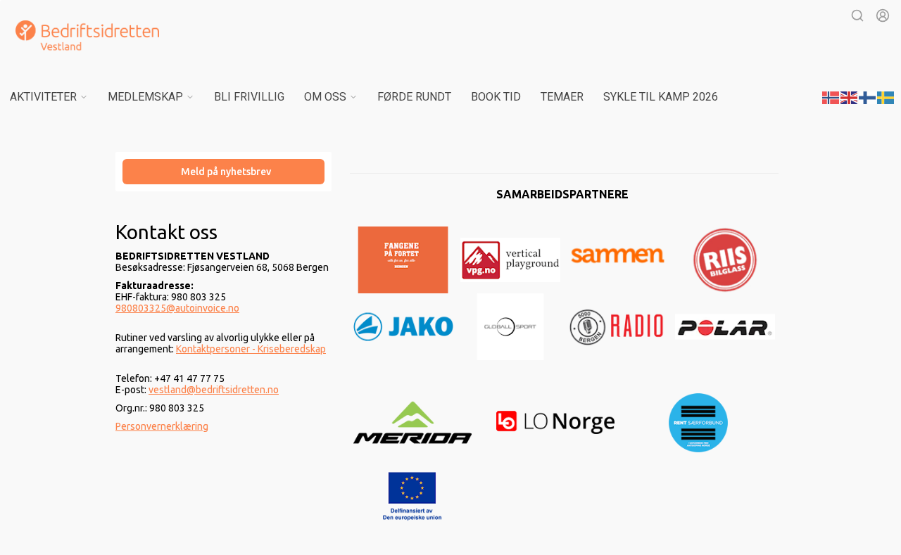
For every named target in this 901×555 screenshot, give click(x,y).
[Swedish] (886, 96)
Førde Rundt (414, 96)
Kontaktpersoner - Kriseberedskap (251, 349)
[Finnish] (868, 96)
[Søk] (857, 15)
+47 (163, 378)
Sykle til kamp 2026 (660, 96)
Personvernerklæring (161, 426)
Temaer (562, 96)
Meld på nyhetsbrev (226, 171)
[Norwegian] (831, 96)
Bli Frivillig (249, 96)
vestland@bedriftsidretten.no (214, 389)
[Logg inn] (882, 15)
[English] (849, 96)
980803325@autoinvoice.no (177, 308)
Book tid (496, 96)
